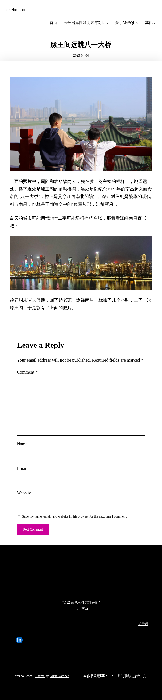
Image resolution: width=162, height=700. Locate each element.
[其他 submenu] (154, 23)
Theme (40, 676)
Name (22, 443)
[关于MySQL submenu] (137, 23)
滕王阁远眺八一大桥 (81, 44)
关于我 (143, 624)
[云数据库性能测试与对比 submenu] (107, 23)
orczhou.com (16, 9)
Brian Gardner (59, 676)
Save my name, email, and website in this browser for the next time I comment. (74, 516)
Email (22, 468)
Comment (27, 372)
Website (24, 492)
